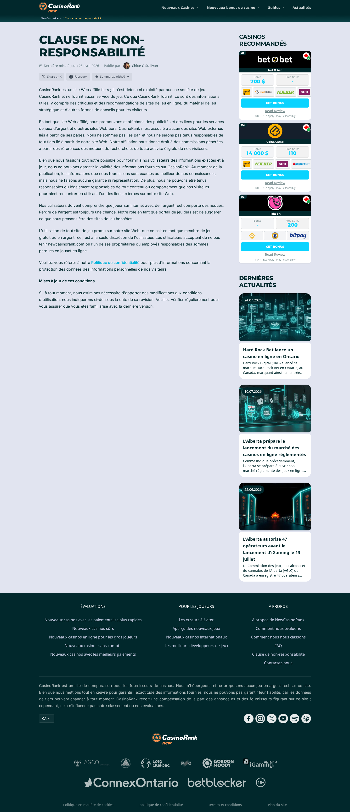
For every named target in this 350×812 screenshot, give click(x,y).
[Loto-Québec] (155, 763)
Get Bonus (275, 103)
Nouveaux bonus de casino (231, 7)
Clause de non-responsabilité (278, 654)
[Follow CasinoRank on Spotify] (294, 718)
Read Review (275, 111)
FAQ (278, 645)
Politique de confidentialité (115, 262)
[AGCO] (92, 763)
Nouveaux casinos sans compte (93, 645)
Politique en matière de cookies (88, 804)
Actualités (302, 7)
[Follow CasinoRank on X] (272, 718)
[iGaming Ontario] (260, 763)
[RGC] (186, 763)
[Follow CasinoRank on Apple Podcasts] (306, 718)
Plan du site (277, 804)
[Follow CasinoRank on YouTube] (283, 718)
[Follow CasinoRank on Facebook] (249, 718)
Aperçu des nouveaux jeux (196, 628)
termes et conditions (225, 804)
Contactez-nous (278, 662)
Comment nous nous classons (278, 637)
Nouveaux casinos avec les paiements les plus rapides (93, 619)
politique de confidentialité (161, 804)
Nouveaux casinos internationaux (196, 637)
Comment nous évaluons (278, 628)
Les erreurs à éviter (196, 619)
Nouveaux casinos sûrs (93, 628)
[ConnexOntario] (131, 782)
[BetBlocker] (217, 782)
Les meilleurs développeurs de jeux (196, 645)
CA (44, 718)
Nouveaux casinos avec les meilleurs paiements (93, 654)
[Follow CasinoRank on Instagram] (260, 718)
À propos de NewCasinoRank (278, 619)
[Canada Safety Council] (126, 763)
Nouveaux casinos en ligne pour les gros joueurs (93, 637)
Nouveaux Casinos (177, 7)
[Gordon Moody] (218, 763)
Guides (274, 7)
